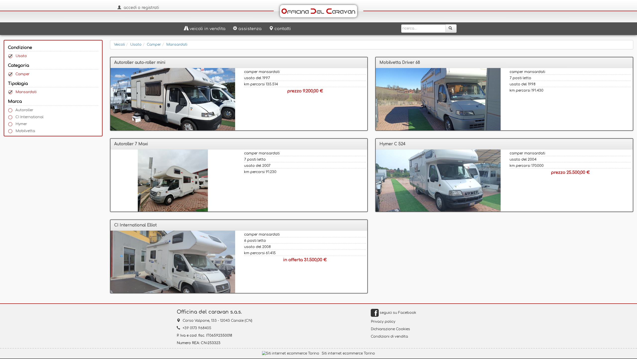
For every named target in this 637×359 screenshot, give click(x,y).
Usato (21, 56)
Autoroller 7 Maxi (131, 144)
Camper (22, 74)
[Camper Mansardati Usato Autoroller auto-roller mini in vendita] (172, 99)
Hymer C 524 (392, 144)
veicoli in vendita (207, 28)
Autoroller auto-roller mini (139, 62)
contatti (282, 28)
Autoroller (24, 110)
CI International (29, 117)
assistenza (250, 28)
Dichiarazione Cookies (390, 329)
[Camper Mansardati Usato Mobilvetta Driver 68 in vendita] (438, 99)
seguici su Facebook (397, 313)
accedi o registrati (141, 7)
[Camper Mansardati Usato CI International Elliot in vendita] (172, 262)
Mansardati (26, 92)
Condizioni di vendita (389, 336)
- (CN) (217, 321)
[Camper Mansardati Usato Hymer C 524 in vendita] (438, 180)
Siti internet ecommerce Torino (348, 353)
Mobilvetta (25, 131)
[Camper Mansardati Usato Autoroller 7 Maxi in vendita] (172, 180)
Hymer (21, 124)
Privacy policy (383, 321)
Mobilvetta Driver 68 (399, 62)
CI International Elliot (135, 225)
